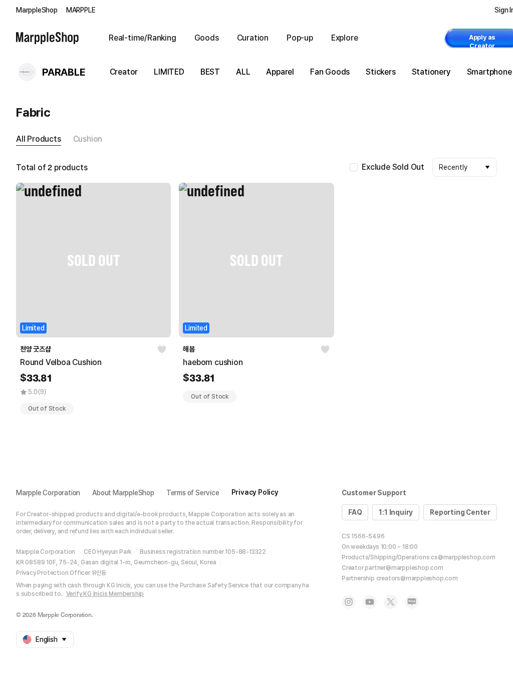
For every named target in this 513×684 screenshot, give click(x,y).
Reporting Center (460, 512)
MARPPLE (81, 10)
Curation (253, 38)
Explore (344, 38)
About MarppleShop (123, 493)
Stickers (380, 72)
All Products (38, 139)
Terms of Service (192, 493)
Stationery (431, 72)
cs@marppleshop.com (463, 557)
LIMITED (169, 72)
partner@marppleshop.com (404, 567)
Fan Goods (330, 72)
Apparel (280, 72)
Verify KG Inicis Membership (105, 593)
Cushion (88, 139)
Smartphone (489, 72)
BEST (210, 72)
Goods (206, 38)
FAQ (355, 512)
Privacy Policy (255, 492)
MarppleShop (37, 10)
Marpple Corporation (48, 493)
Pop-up (300, 38)
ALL (243, 72)
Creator (124, 72)
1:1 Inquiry (396, 512)
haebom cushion (212, 362)
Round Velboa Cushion (61, 362)
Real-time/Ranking (142, 38)
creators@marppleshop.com (417, 578)
